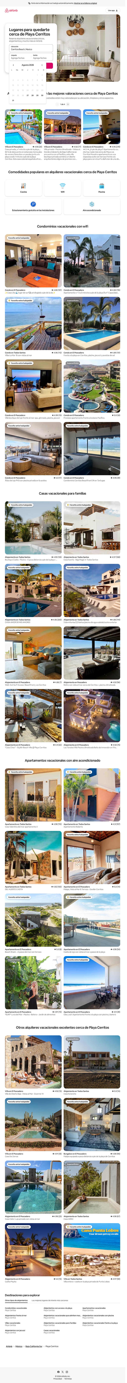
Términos (68, 1379)
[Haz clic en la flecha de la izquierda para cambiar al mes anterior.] (13, 65)
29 (37, 95)
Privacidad (57, 1379)
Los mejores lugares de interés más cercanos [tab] (50, 1300)
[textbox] (20, 58)
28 (32, 95)
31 (13, 100)
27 (28, 95)
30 (42, 95)
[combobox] (31, 49)
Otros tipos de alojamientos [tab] (16, 1300)
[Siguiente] (68, 104)
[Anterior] (57, 104)
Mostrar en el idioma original (85, 3)
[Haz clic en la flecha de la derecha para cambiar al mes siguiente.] (42, 65)
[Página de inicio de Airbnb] (11, 10)
